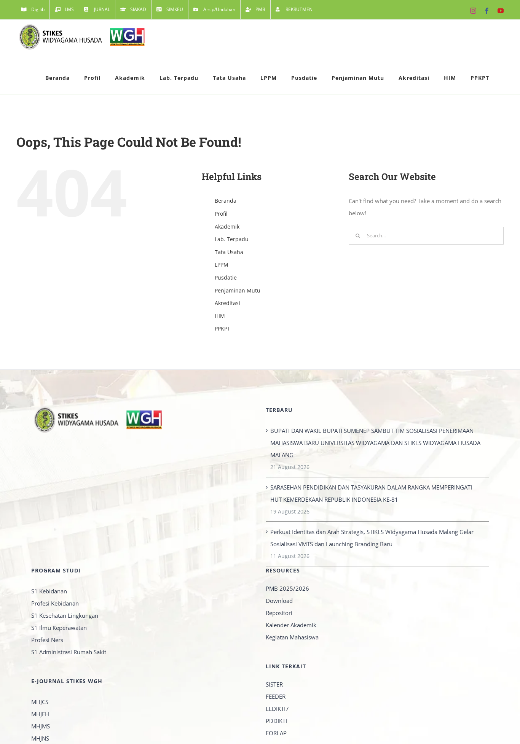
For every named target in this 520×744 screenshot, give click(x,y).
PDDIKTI (276, 721)
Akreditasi (227, 303)
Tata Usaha (229, 252)
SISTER (274, 684)
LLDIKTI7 (277, 708)
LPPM (221, 264)
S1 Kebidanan (49, 591)
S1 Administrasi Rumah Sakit (68, 652)
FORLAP (276, 733)
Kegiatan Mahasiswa (292, 637)
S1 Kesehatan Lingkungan (64, 615)
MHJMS (40, 726)
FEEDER (276, 696)
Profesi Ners (47, 640)
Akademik (227, 226)
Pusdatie (226, 277)
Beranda (225, 200)
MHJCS (39, 702)
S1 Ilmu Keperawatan (59, 627)
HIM (220, 316)
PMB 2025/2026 (287, 588)
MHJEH (40, 714)
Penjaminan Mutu (237, 290)
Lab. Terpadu (232, 239)
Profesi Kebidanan (55, 603)
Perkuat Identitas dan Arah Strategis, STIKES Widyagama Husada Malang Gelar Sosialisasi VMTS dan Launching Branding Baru (372, 538)
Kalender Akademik (291, 625)
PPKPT (222, 328)
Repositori (279, 613)
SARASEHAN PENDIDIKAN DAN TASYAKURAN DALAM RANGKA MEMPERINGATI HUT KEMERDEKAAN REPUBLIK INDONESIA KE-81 (371, 493)
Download (279, 600)
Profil (221, 213)
